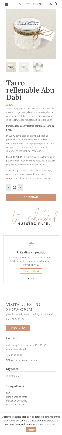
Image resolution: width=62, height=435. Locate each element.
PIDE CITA (18, 327)
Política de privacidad (16, 400)
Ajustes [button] (51, 424)
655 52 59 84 (14, 355)
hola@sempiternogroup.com (21, 360)
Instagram (14, 376)
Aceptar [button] (31, 430)
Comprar (31, 197)
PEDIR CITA (31, 270)
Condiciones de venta (16, 397)
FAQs (8, 393)
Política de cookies (15, 404)
